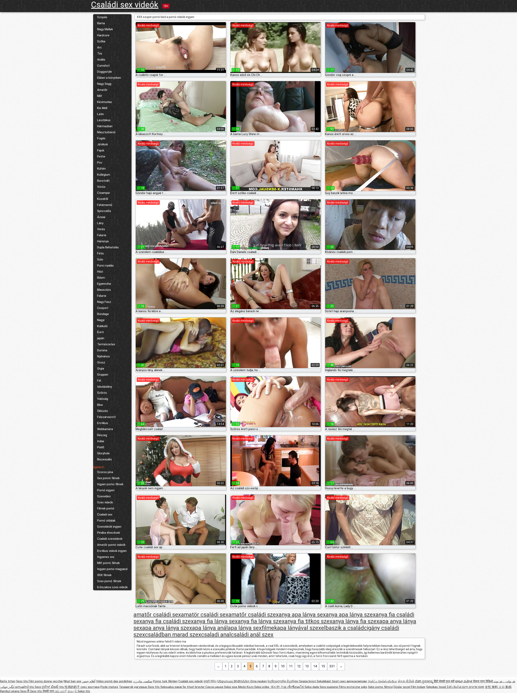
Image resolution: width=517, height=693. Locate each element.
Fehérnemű (104, 205)
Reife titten (7, 681)
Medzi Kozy (246, 687)
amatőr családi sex (157, 614)
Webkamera (105, 429)
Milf (99, 96)
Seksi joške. (262, 687)
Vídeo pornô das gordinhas (114, 681)
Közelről (102, 199)
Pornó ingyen (106, 490)
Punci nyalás (105, 265)
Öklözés (102, 411)
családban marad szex (173, 634)
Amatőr (102, 90)
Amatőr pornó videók (111, 545)
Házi (100, 271)
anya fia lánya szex (261, 621)
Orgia (100, 368)
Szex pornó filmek (109, 581)
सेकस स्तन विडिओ (483, 681)
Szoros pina (105, 472)
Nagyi (100, 320)
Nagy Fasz (104, 302)
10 (283, 666)
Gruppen (102, 374)
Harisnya (103, 241)
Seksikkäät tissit (328, 681)
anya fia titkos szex (308, 621)
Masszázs (104, 290)
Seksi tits (84, 691)
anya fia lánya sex (216, 621)
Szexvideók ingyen (109, 526)
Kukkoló (102, 326)
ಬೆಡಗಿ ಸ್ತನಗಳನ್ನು (424, 681)
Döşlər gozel (402, 687)
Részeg (102, 435)
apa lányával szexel (301, 628)
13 (307, 666)
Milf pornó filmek (108, 563)
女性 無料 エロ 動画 (498, 687)
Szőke (101, 41)
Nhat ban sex (72, 681)
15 (323, 666)
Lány (100, 223)
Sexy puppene (329, 687)
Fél (99, 380)
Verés (101, 229)
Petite (101, 156)
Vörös (101, 187)
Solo (100, 259)
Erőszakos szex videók (112, 587)
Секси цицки (214, 687)
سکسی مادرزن (142, 681)
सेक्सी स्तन (49, 691)
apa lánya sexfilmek (252, 628)
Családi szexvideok (109, 539)
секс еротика (90, 687)
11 (291, 666)
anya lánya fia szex (355, 621)
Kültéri (101, 168)
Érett (100, 332)
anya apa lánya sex (302, 614)
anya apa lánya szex (351, 614)
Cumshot (103, 65)
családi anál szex (252, 634)
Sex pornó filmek (108, 478)
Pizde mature (109, 687)
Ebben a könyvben (109, 78)
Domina (102, 350)
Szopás (102, 17)
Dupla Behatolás (108, 247)
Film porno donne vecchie (46, 681)
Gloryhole (103, 453)
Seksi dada (312, 687)
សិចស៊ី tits (58, 687)
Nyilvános (103, 356)
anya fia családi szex (168, 621)
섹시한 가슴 (279, 687)
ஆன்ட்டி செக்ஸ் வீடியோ (382, 681)
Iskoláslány (104, 386)
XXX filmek (104, 575)
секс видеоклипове (353, 681)
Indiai (100, 441)
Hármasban (104, 126)
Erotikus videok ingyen (112, 551)
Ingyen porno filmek (110, 484)
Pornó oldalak (106, 520)
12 (299, 666)
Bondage (103, 314)
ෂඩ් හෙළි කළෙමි (66, 691)
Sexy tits (22, 681)
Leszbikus (103, 120)
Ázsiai (101, 217)
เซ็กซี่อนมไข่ (296, 687)
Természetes (106, 344)
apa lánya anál (210, 628)
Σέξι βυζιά (454, 687)
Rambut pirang (10, 691)
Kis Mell (102, 108)
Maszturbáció (106, 132)
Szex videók (105, 502)
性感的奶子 (73, 687)
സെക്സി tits (25, 687)
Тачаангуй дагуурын (133, 687)
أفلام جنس (88, 681)
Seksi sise (231, 687)
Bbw (100, 405)
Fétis (100, 253)
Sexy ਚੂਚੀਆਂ (43, 687)
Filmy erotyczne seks (353, 687)
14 (315, 666)
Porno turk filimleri (165, 681)
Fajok (100, 150)
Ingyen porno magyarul (112, 569)
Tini (99, 53)
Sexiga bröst (308, 681)
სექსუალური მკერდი (283, 681)
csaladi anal (216, 634)
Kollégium (103, 174)
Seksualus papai (171, 687)
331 (332, 666)
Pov (99, 162)
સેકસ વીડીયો (406, 681)
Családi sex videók (124, 4)
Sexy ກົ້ (25, 691)
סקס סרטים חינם (473, 687)
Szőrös (102, 393)
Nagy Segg (104, 84)
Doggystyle (104, 72)
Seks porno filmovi (380, 687)
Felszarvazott (106, 417)
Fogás (101, 138)
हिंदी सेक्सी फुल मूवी (444, 681)
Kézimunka (104, 102)
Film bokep (418, 687)
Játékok (102, 144)
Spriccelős (104, 211)
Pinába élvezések (108, 532)
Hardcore (103, 35)
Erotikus (102, 423)
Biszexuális (104, 459)
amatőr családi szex (253, 614)
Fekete (101, 235)
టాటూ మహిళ (464, 681)
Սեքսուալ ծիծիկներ (233, 681)
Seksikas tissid (436, 687)
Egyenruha (104, 284)
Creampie (103, 193)
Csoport (102, 308)
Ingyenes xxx (105, 557)
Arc (99, 47)
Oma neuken (258, 681)
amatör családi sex (204, 614)
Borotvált (103, 181)
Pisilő (100, 447)
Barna (101, 23)
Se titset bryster (194, 687)
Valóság (102, 399)
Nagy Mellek (105, 29)
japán (100, 338)
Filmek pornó (105, 508)
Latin (100, 114)
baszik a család (345, 628)
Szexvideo (104, 496)
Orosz (101, 362)
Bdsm (101, 277)
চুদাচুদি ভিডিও (210, 681)
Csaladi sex (104, 514)
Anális (101, 59)
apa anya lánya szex (167, 628)
